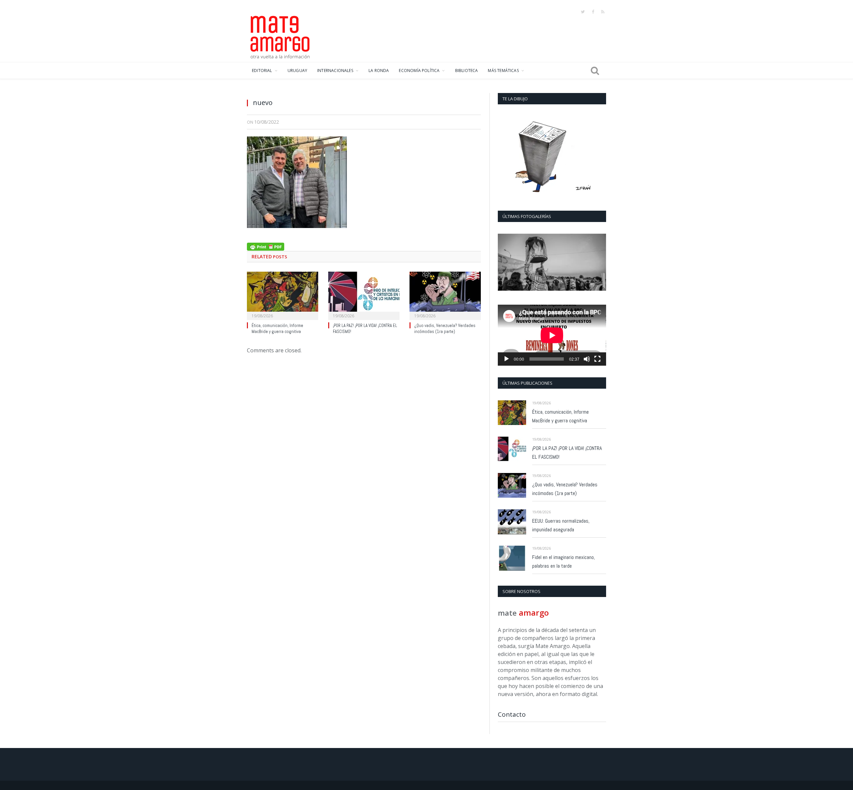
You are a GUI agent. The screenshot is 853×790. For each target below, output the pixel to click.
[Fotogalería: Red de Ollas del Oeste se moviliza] (552, 262)
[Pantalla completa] (597, 359)
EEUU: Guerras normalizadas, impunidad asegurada (560, 525)
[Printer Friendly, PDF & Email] (265, 246)
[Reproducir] (506, 359)
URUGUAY (297, 70)
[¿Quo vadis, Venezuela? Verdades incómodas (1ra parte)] (445, 295)
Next (598, 263)
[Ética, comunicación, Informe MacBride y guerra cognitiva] (282, 295)
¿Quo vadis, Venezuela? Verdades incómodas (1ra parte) (444, 329)
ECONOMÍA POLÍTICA (419, 70)
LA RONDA (379, 70)
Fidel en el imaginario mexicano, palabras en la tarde (563, 561)
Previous (505, 263)
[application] (552, 335)
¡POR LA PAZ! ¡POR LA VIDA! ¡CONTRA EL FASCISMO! (567, 452)
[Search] (595, 70)
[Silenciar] (586, 359)
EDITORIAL (262, 70)
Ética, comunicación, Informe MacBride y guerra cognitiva (277, 329)
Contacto (512, 714)
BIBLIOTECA (466, 70)
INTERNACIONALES (335, 70)
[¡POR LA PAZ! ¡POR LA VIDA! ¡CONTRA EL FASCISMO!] (364, 295)
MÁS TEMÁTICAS (503, 70)
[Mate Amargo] (280, 36)
